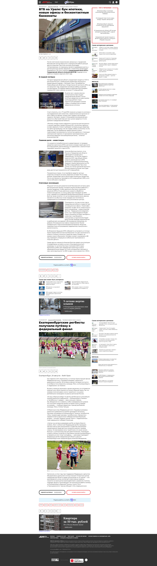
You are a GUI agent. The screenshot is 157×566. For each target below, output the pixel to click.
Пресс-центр (71, 536)
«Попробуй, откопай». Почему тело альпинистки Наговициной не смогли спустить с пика (108, 340)
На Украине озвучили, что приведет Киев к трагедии (107, 100)
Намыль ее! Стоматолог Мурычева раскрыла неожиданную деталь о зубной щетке (108, 59)
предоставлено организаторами (47, 367)
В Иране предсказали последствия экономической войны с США (107, 360)
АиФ (49, 54)
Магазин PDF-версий (81, 536)
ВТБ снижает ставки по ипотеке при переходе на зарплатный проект (54, 293)
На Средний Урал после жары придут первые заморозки (105, 18)
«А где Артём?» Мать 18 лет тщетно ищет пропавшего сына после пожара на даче (108, 346)
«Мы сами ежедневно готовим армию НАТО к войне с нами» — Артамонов (108, 106)
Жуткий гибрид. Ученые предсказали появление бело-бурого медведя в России (108, 65)
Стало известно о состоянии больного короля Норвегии (105, 381)
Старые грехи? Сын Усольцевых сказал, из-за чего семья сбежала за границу (108, 329)
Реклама (52, 536)
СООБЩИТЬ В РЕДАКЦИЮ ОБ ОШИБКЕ (69, 537)
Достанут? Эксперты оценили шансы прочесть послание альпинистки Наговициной (108, 335)
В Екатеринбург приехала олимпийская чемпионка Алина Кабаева (105, 12)
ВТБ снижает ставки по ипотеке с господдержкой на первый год (80, 287)
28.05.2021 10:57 (43, 6)
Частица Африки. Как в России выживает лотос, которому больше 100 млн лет (108, 324)
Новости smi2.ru (44, 315)
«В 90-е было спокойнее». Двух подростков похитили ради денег (107, 53)
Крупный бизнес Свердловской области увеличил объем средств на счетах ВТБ (80, 283)
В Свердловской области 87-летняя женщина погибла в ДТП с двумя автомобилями (105, 32)
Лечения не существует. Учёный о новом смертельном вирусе (107, 350)
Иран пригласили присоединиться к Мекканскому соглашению (107, 365)
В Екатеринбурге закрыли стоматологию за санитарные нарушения (105, 25)
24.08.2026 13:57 (43, 320)
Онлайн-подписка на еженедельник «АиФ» (99, 536)
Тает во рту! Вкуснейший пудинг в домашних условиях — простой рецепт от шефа (107, 76)
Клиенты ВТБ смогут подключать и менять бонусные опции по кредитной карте (54, 283)
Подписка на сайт (61, 536)
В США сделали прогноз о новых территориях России (106, 90)
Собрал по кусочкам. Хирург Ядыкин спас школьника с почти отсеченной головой (108, 49)
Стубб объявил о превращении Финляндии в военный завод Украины (106, 376)
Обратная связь (54, 537)
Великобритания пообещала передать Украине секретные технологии (105, 85)
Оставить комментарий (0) (78, 257)
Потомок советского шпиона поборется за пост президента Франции (106, 371)
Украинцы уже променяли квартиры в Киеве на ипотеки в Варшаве (107, 95)
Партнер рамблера (64, 559)
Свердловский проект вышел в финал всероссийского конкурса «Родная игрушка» (105, 38)
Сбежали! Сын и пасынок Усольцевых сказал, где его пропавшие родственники (108, 70)
